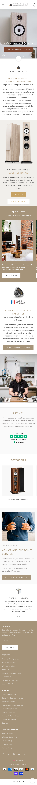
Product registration (9, 709)
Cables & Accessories (10, 680)
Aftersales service (8, 702)
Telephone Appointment (16, 577)
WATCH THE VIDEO (18, 201)
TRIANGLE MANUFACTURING (18, 348)
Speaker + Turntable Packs (11, 673)
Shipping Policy (7, 744)
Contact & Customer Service (12, 698)
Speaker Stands (7, 684)
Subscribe (18, 779)
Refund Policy (7, 748)
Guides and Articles (9, 719)
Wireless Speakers (8, 666)
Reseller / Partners (8, 712)
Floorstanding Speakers (10, 659)
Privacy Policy (7, 741)
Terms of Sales (7, 734)
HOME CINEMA (11, 275)
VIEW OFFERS (18, 55)
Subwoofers (6, 677)
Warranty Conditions (9, 737)
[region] (18, 29)
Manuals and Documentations (12, 705)
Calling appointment (9, 694)
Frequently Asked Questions (12, 716)
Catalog (5, 723)
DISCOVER (18, 194)
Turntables (5, 670)
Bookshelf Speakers (9, 662)
